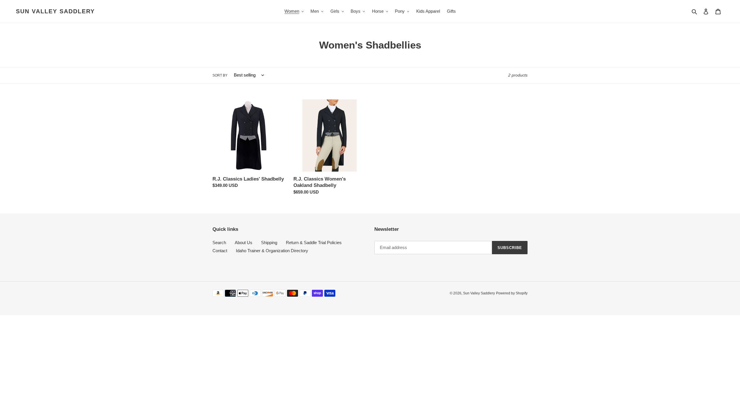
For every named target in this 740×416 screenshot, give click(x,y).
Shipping (269, 242)
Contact (219, 250)
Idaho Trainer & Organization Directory (272, 250)
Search (219, 242)
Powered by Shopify (512, 293)
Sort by (219, 75)
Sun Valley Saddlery (55, 11)
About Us (243, 242)
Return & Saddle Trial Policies (314, 242)
